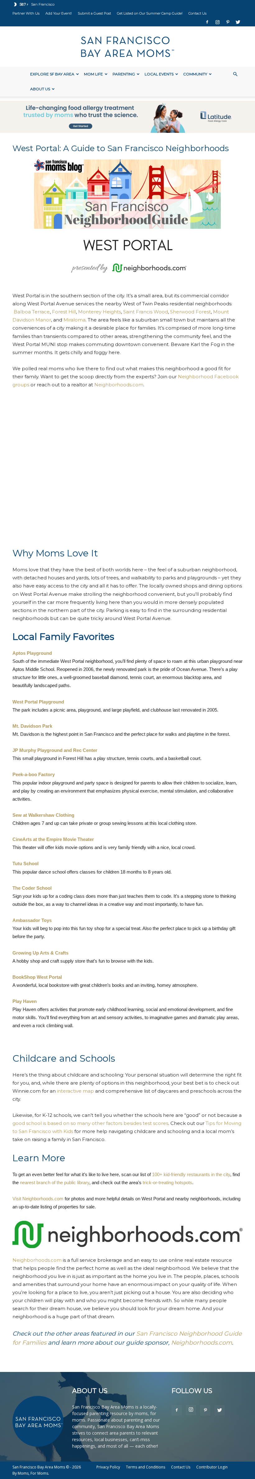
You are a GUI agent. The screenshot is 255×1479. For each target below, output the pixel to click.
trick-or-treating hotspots (167, 1182)
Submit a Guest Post (94, 13)
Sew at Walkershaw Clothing (43, 815)
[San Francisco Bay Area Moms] (127, 47)
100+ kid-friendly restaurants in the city (191, 1174)
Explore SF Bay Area (52, 74)
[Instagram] (217, 22)
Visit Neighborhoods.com (37, 1198)
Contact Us (197, 13)
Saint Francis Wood (145, 312)
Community (195, 74)
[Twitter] (238, 22)
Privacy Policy (108, 1467)
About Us (40, 89)
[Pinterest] (227, 22)
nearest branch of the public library (54, 1182)
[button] (235, 74)
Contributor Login (212, 1467)
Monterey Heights (99, 312)
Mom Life (93, 74)
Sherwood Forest (190, 312)
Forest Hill (64, 312)
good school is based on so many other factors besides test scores (90, 1123)
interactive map (75, 1091)
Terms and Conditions (145, 1467)
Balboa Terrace (32, 312)
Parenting (124, 74)
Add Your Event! (58, 13)
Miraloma (74, 320)
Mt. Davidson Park (32, 726)
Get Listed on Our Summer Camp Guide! (150, 13)
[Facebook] (207, 22)
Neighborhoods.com (118, 385)
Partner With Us (25, 13)
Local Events (159, 74)
